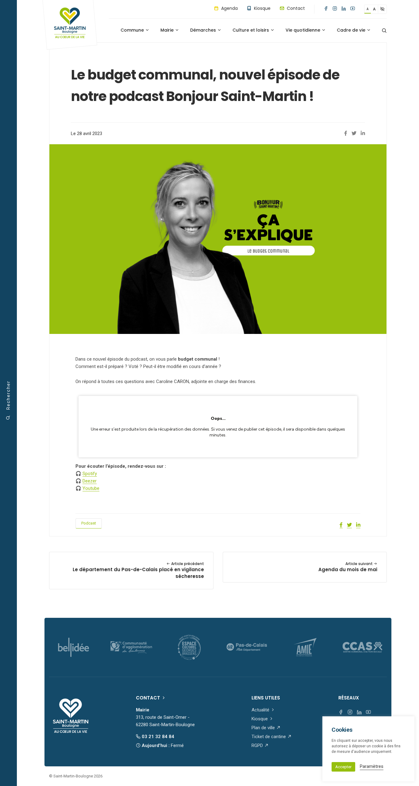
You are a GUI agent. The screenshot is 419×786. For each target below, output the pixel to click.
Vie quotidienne (303, 30)
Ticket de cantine (269, 736)
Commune (133, 30)
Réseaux (348, 698)
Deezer (90, 481)
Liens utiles (266, 698)
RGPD (258, 745)
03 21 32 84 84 (157, 736)
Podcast (88, 523)
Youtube (91, 488)
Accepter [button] (343, 767)
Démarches (203, 30)
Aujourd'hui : (162, 745)
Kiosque (262, 8)
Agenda (229, 8)
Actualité (261, 710)
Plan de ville (264, 727)
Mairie (167, 30)
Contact (295, 8)
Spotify (90, 473)
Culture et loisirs (251, 30)
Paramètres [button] (371, 766)
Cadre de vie (352, 30)
